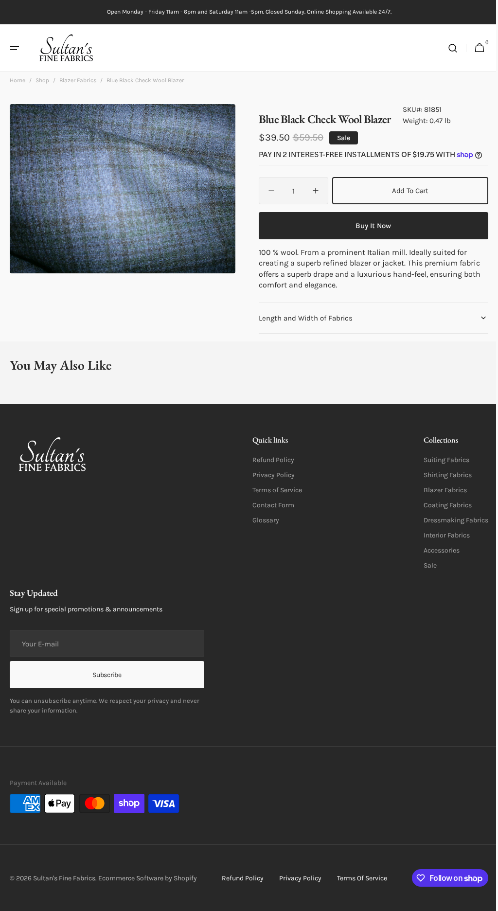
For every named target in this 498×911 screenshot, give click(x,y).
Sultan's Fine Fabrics (64, 878)
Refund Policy (270, 460)
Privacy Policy (270, 475)
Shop (42, 80)
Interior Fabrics (439, 535)
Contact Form (270, 505)
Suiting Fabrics (439, 460)
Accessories (434, 550)
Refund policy (239, 878)
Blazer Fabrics (77, 80)
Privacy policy (296, 878)
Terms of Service (274, 490)
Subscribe (106, 675)
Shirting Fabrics (440, 475)
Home (17, 80)
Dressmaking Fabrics (448, 520)
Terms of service (358, 878)
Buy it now (368, 225)
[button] (14, 48)
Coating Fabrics (440, 505)
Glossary (262, 520)
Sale (422, 565)
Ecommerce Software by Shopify (147, 878)
